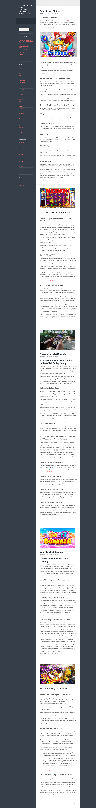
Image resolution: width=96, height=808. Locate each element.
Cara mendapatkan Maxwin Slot (51, 180)
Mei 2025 (20, 96)
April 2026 (21, 73)
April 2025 (21, 99)
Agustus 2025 (21, 89)
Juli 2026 (20, 68)
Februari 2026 (21, 77)
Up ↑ (66, 805)
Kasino (20, 149)
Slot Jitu (20, 163)
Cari (20, 27)
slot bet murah (65, 20)
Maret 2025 (21, 101)
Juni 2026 (21, 70)
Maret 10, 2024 (43, 13)
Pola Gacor (21, 154)
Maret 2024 (21, 129)
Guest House (21, 147)
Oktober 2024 (21, 113)
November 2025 (22, 82)
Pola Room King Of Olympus (53, 688)
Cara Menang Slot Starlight (53, 11)
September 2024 (22, 115)
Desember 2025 (22, 80)
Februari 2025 (21, 103)
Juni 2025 (21, 94)
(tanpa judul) (21, 54)
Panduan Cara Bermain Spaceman (51, 615)
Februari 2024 (21, 132)
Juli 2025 (20, 92)
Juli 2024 (20, 120)
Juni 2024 (21, 122)
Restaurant (21, 159)
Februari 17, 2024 (44, 214)
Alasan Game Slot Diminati (50, 280)
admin (49, 13)
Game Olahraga (22, 144)
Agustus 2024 (21, 118)
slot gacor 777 (21, 185)
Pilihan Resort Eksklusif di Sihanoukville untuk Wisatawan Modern (24, 46)
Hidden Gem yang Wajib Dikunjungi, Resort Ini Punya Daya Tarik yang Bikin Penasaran (26, 41)
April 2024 (21, 127)
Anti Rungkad (21, 142)
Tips (19, 168)
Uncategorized (21, 171)
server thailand (21, 180)
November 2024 (22, 110)
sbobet (20, 183)
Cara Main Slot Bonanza (49, 471)
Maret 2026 (21, 75)
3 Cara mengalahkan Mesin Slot (51, 770)
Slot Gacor (21, 161)
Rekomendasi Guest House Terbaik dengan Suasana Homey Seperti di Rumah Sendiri (25, 51)
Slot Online (21, 166)
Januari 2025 (21, 106)
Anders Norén (72, 803)
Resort (20, 156)
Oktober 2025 (21, 84)
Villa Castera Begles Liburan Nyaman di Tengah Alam (25, 10)
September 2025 (22, 87)
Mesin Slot (21, 152)
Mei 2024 (20, 125)
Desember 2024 (22, 108)
